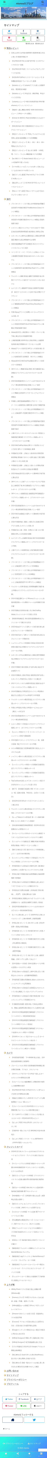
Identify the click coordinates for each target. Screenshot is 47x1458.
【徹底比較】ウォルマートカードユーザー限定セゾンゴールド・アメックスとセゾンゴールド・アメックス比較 (27, 1268)
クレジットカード (15, 1147)
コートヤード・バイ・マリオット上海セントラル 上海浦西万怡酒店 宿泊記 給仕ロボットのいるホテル (27, 256)
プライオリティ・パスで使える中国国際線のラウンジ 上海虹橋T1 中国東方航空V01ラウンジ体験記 (27, 413)
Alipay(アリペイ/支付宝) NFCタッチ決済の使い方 (27, 348)
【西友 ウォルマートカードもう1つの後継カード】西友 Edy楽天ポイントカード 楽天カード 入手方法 (27, 1232)
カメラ (10, 1053)
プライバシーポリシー (17, 1380)
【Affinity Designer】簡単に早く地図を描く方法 (27, 1338)
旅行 (9, 199)
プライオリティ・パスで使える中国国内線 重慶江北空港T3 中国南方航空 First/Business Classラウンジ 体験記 (28, 207)
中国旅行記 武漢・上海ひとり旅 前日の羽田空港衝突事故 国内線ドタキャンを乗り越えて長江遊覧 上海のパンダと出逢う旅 (28, 457)
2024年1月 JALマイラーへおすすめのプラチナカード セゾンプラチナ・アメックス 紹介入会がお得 (27, 1155)
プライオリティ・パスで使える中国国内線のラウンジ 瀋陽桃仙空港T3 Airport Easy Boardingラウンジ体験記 (27, 304)
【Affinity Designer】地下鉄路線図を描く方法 (26, 1342)
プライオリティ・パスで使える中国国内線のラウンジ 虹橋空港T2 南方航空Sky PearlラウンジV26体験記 (27, 268)
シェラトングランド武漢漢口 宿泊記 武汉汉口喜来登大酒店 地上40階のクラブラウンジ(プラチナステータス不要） (27, 647)
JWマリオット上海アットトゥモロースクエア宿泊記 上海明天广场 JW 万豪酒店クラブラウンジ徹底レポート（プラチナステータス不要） (28, 485)
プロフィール (13, 1384)
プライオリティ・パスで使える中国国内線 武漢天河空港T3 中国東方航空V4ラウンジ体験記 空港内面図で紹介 (28, 219)
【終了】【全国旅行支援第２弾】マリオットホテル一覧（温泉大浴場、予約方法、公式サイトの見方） (27, 792)
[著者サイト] (12, 1420)
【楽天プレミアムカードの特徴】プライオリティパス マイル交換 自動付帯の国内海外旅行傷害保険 (27, 1179)
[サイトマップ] (29, 826)
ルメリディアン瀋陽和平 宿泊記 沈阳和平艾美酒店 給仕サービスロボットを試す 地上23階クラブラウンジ (28, 292)
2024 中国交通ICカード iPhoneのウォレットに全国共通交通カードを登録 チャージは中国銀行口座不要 (28, 602)
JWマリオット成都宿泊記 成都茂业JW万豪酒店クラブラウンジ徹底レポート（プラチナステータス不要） (27, 497)
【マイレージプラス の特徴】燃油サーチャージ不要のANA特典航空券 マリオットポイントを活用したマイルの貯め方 (28, 1167)
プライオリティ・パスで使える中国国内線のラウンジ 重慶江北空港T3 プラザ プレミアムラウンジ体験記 (27, 393)
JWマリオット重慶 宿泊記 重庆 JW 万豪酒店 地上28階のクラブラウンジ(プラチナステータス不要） (27, 373)
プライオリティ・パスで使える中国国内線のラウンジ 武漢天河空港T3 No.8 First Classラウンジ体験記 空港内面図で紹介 (27, 324)
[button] (42, 704)
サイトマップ (13, 1375)
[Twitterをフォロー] (34, 1420)
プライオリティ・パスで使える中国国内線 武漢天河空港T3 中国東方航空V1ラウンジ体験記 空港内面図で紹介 (28, 425)
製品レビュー (13, 48)
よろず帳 (11, 1285)
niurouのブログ (23, 3)
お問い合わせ (13, 1371)
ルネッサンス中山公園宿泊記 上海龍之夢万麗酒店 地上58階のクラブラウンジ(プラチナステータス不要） (28, 659)
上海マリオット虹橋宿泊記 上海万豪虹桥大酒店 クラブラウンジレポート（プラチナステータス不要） (27, 554)
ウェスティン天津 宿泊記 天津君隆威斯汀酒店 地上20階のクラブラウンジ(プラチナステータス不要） (27, 590)
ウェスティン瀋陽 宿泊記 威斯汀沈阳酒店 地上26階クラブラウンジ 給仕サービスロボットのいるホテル (28, 280)
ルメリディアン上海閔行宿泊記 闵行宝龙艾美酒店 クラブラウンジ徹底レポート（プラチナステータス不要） (28, 542)
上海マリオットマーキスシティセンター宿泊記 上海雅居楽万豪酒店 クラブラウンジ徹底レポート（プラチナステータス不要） (28, 437)
